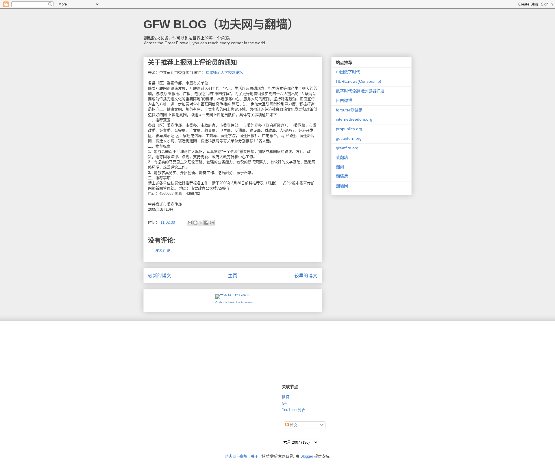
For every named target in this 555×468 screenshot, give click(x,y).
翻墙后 (342, 176)
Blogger (306, 456)
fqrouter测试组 (349, 110)
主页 (232, 275)
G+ (284, 403)
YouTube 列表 (293, 410)
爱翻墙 (342, 157)
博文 (293, 425)
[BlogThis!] (195, 222)
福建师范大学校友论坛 (224, 72)
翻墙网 (342, 185)
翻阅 (340, 166)
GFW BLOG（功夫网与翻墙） (221, 24)
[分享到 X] (201, 222)
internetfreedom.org (354, 119)
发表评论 (162, 250)
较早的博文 (305, 275)
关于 (254, 456)
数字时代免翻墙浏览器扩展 (360, 91)
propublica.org (349, 128)
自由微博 (344, 100)
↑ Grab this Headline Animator (233, 302)
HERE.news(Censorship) (358, 81)
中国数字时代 (348, 71)
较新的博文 (159, 275)
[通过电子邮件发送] (190, 222)
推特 (285, 396)
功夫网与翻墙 (236, 456)
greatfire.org (347, 148)
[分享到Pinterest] (212, 222)
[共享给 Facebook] (206, 222)
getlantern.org (349, 138)
